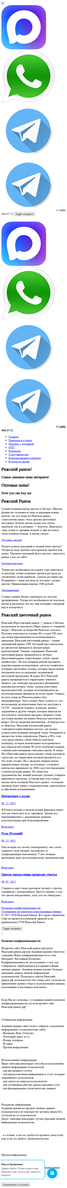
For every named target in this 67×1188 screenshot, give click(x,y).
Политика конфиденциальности (21, 908)
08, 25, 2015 (8, 803)
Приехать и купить (20, 440)
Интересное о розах (15, 796)
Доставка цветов (11, 540)
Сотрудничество (19, 454)
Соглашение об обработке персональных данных (31, 911)
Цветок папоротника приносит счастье (29, 874)
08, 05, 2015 (8, 881)
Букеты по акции (19, 461)
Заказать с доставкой (21, 444)
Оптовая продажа (12, 563)
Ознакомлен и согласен (16, 1184)
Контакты (15, 451)
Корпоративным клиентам (25, 458)
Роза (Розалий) (12, 833)
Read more (7, 826)
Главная (13, 436)
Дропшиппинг (10, 590)
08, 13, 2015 (8, 840)
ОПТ (12, 447)
